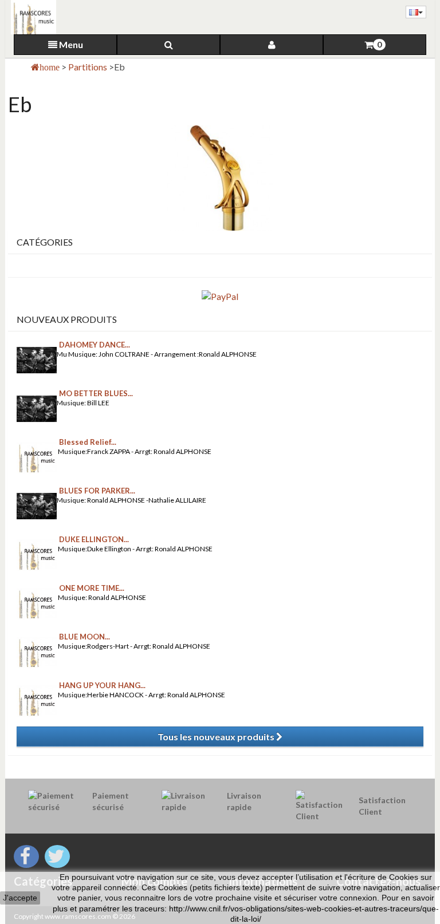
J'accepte (20, 897)
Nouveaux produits (67, 319)
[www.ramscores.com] (30, 17)
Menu (70, 44)
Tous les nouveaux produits (217, 736)
